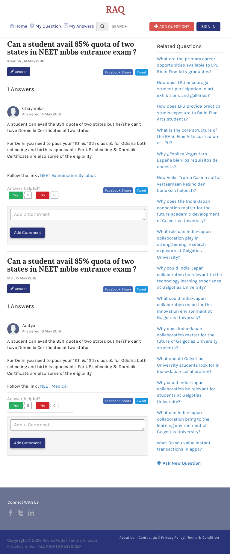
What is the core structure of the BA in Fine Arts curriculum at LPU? (188, 136)
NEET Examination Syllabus (68, 175)
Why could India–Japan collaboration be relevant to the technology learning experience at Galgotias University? (189, 277)
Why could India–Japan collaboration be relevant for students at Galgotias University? (186, 392)
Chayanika (33, 108)
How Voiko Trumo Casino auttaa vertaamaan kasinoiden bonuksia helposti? (189, 184)
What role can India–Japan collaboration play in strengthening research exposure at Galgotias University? (184, 244)
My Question (47, 26)
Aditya (28, 325)
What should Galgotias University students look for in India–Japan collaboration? (188, 365)
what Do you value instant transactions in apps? (184, 446)
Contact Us (148, 537)
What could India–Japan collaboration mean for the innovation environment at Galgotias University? (184, 308)
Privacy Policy (172, 537)
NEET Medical (54, 386)
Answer (20, 72)
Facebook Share (118, 72)
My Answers (81, 26)
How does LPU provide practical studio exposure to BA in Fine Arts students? (189, 112)
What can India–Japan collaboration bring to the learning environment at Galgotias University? (183, 422)
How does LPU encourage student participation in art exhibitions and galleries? (185, 89)
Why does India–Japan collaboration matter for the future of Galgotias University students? (187, 338)
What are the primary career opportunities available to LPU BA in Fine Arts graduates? (188, 65)
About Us (126, 537)
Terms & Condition (203, 537)
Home (20, 26)
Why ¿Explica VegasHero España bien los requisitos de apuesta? (187, 160)
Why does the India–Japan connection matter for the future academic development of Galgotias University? (188, 210)
